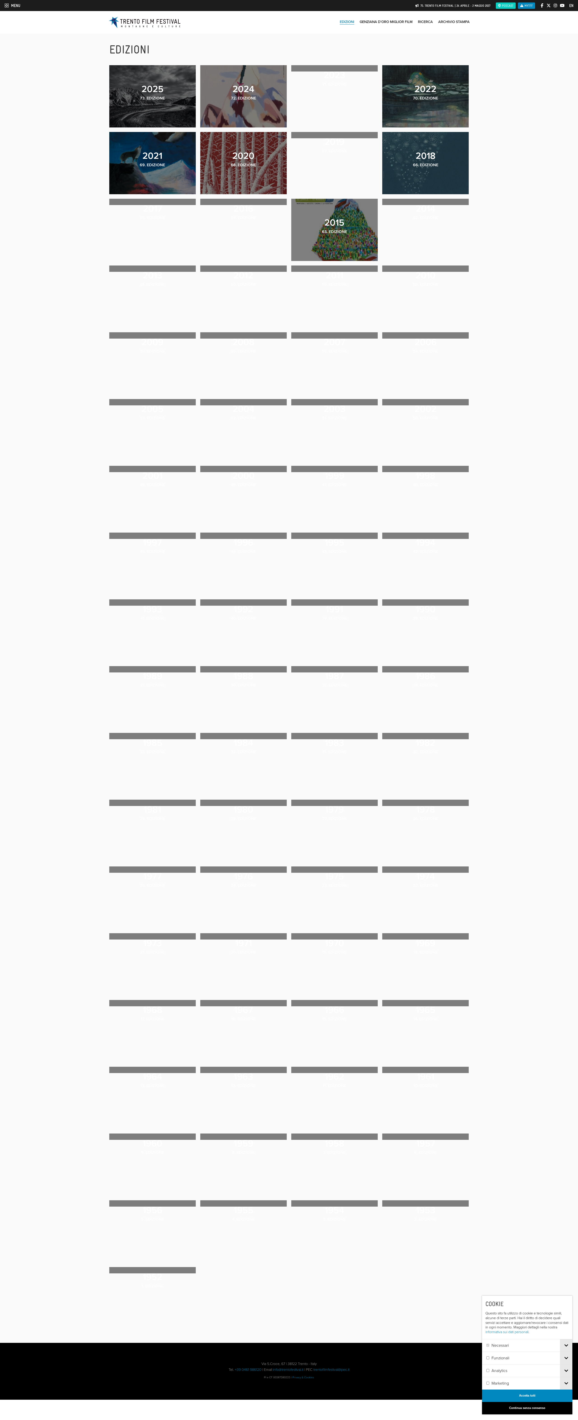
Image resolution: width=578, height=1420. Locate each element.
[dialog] (527, 1355)
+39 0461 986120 (248, 1369)
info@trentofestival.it (288, 1369)
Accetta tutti (527, 1395)
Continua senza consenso (527, 1408)
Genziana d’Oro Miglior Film (386, 21)
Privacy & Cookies (303, 1377)
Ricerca (425, 21)
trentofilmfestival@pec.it (331, 1369)
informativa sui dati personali (507, 1332)
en (571, 5)
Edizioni (347, 21)
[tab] (566, 1345)
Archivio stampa (454, 21)
